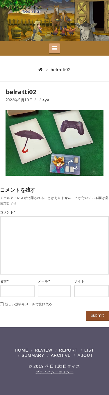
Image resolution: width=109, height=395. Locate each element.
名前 (4, 281)
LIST (89, 350)
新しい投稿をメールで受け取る (28, 304)
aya (45, 100)
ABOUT (85, 355)
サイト (79, 281)
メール (44, 281)
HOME (21, 350)
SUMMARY (33, 355)
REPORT (68, 350)
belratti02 (61, 69)
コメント (7, 212)
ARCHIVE (61, 355)
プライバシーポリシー (55, 372)
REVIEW (43, 350)
